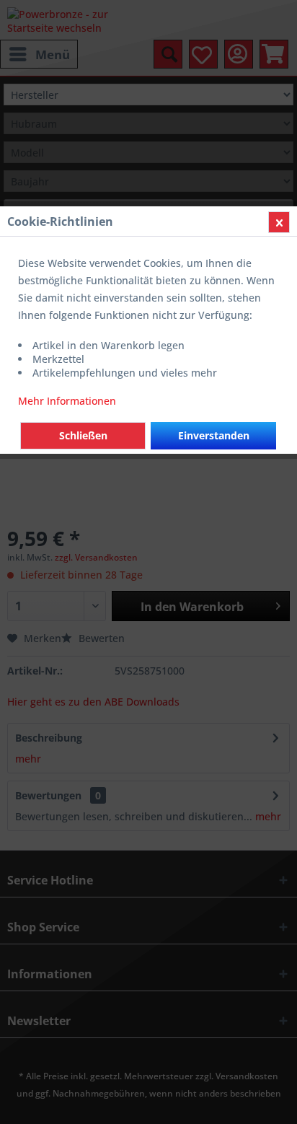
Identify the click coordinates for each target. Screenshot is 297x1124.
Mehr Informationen (67, 401)
